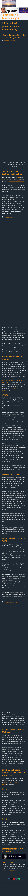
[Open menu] (25, 4)
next (25, 864)
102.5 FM (5, 179)
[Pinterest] (14, 879)
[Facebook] (9, 879)
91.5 (18, 177)
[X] (11, 879)
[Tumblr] (16, 879)
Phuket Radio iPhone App (10, 892)
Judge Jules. (11, 408)
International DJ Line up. (16, 181)
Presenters (9, 862)
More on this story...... (12, 870)
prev (3, 864)
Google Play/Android (8, 889)
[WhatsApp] (19, 879)
